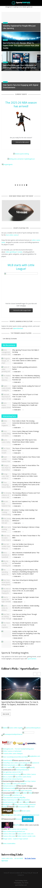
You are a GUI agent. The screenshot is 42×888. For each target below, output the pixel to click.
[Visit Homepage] (21, 3)
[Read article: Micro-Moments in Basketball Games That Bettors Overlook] (6, 555)
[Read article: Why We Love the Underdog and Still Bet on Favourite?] (6, 563)
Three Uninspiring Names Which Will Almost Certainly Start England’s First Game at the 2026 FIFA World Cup (26, 484)
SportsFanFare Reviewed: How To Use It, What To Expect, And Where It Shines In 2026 (19, 704)
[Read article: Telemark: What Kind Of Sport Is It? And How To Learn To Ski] (6, 397)
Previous (5, 173)
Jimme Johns (7, 710)
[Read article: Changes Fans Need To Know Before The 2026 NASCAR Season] (6, 467)
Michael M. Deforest (19, 646)
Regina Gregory (18, 593)
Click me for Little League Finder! (22, 310)
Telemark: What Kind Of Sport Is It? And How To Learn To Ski (25, 395)
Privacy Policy (27, 873)
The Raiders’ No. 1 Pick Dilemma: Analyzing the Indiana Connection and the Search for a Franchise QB (26, 377)
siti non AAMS (18, 858)
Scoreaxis (14, 338)
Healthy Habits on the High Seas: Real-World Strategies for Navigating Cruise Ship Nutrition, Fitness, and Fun (26, 633)
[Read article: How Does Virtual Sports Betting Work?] (6, 582)
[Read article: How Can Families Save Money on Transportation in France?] (6, 546)
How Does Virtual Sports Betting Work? (25, 580)
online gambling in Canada (14, 252)
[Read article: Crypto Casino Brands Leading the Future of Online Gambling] (6, 388)
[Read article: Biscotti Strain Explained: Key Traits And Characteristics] (6, 503)
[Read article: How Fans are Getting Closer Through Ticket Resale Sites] (6, 616)
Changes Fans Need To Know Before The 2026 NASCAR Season (25, 466)
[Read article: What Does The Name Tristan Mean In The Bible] (6, 538)
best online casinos (12, 235)
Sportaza (4, 861)
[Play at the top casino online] (29, 825)
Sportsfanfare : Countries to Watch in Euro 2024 (19, 7)
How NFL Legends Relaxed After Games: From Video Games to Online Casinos (25, 359)
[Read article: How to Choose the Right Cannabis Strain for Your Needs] (6, 599)
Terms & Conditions (15, 873)
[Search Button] (40, 3)
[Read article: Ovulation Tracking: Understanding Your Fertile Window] (6, 512)
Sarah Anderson (18, 363)
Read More (6, 714)
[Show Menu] (2, 3)
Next (37, 173)
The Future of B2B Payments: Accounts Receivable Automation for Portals (25, 624)
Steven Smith (17, 354)
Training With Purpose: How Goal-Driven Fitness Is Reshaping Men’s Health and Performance (25, 405)
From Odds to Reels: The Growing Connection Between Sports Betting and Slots (25, 423)
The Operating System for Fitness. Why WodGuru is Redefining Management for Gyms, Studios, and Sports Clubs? (25, 572)
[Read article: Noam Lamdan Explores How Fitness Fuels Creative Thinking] (6, 459)
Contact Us (21, 875)
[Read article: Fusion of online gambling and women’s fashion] (6, 369)
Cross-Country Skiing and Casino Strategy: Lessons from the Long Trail (25, 432)
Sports (5, 22)
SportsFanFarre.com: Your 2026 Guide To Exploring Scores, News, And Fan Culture (19, 66)
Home (5, 873)
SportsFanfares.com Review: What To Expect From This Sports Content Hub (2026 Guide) (21, 45)
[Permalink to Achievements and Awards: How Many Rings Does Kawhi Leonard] (21, 211)
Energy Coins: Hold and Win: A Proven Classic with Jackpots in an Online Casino (25, 475)
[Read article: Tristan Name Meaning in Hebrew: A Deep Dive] (6, 529)
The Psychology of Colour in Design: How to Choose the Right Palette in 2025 (26, 643)
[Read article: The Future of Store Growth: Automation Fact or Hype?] (6, 450)
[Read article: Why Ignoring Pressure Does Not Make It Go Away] (6, 352)
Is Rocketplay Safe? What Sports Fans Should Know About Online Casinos (24, 441)
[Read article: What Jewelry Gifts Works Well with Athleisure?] (6, 521)
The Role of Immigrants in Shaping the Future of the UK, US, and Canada (24, 590)
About (35, 873)
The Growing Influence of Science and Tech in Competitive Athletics (26, 494)
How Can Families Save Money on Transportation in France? (23, 545)
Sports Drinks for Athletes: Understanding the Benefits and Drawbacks (25, 607)
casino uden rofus (7, 858)
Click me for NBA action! (22, 142)
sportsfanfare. (32, 659)
